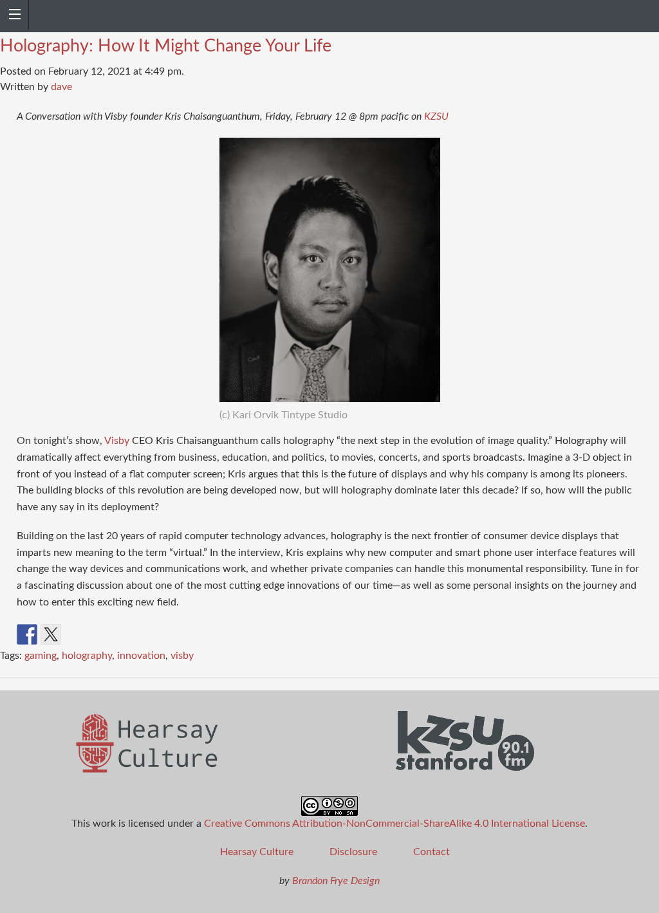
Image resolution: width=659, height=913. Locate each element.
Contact (431, 852)
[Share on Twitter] (51, 634)
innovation (141, 655)
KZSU (436, 116)
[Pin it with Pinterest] (98, 634)
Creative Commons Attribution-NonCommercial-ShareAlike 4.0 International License (394, 823)
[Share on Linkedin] (122, 634)
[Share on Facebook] (27, 634)
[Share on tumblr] (146, 634)
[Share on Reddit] (74, 634)
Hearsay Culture (256, 852)
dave (61, 87)
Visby (116, 441)
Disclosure (353, 852)
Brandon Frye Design (336, 881)
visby (182, 655)
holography (87, 655)
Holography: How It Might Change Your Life (165, 46)
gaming (40, 655)
